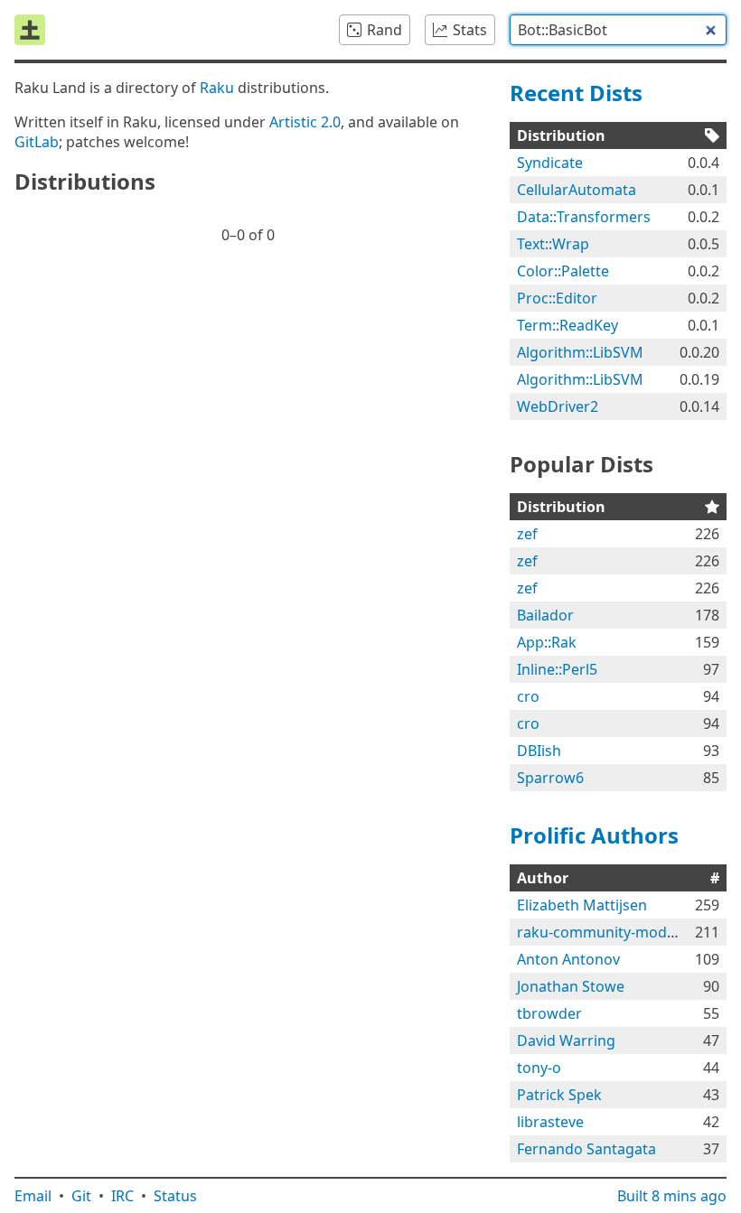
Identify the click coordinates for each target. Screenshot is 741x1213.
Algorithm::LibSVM (580, 352)
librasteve (550, 1122)
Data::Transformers (584, 217)
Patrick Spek (559, 1095)
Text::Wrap (553, 244)
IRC (122, 1196)
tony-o (539, 1068)
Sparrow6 (550, 778)
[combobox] (618, 29)
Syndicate (550, 163)
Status (175, 1196)
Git (81, 1196)
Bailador (545, 615)
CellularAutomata (576, 190)
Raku (217, 88)
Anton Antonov (568, 959)
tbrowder (549, 1013)
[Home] (29, 29)
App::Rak (547, 642)
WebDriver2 (557, 406)
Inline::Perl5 (557, 669)
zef (527, 534)
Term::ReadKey (567, 325)
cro (528, 696)
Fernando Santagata (586, 1149)
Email (33, 1196)
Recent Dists (576, 92)
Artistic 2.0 (305, 122)
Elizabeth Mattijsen (582, 905)
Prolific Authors (594, 835)
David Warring (566, 1040)
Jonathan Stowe (570, 986)
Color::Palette (563, 271)
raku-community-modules (606, 932)
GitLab (36, 142)
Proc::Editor (557, 298)
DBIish (539, 750)
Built (672, 1196)
